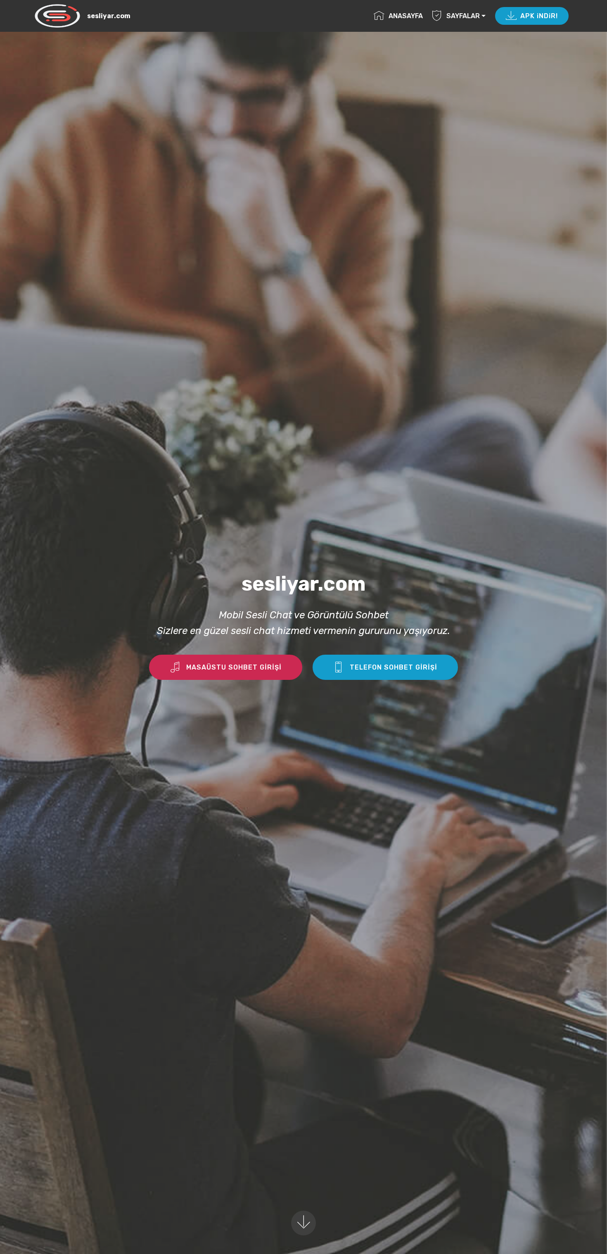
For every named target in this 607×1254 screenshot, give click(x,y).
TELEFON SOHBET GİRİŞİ (393, 667)
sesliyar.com (108, 16)
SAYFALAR (463, 16)
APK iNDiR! (539, 16)
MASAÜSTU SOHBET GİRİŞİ (234, 667)
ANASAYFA (406, 16)
